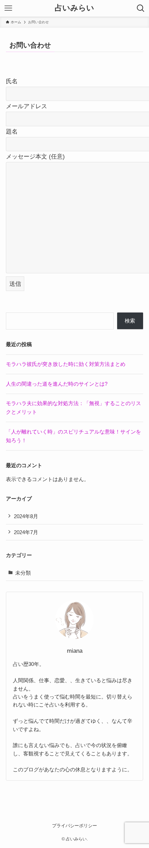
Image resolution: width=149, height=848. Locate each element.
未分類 (23, 573)
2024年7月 (26, 532)
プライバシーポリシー (74, 825)
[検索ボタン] (140, 8)
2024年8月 (26, 516)
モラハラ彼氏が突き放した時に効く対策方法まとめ (65, 364)
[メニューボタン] (8, 8)
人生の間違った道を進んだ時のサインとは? (56, 384)
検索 (130, 321)
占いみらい (74, 8)
